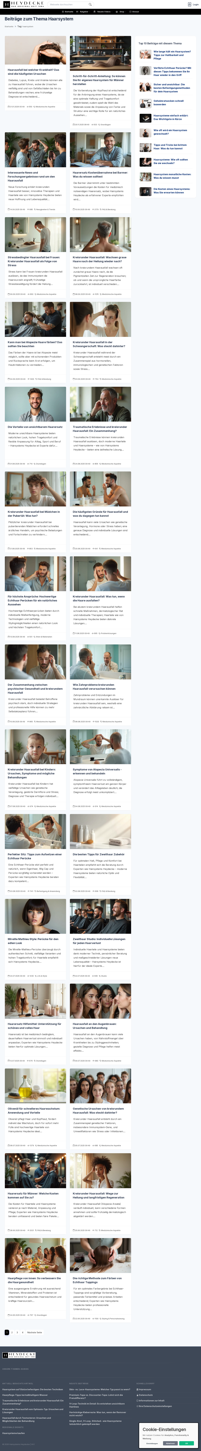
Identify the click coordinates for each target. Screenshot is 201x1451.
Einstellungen (152, 1443)
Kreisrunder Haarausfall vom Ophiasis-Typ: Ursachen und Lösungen (32, 1411)
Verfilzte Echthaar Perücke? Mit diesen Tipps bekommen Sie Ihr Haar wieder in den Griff (172, 71)
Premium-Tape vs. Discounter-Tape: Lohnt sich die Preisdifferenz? (96, 1396)
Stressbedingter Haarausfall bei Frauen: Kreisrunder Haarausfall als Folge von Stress (34, 261)
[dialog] (168, 1435)
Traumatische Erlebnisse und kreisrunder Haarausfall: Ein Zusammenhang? (33, 1402)
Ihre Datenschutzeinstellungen (155, 1406)
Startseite (9, 26)
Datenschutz (145, 1395)
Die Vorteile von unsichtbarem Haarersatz (35, 426)
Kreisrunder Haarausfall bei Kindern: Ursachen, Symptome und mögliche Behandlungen (32, 773)
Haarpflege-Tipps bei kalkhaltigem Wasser (25, 1395)
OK (186, 1443)
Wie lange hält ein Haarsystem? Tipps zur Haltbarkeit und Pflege (172, 55)
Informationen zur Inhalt (151, 1400)
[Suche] (90, 4)
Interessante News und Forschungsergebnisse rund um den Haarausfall (31, 176)
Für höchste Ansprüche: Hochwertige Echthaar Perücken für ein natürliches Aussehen (32, 600)
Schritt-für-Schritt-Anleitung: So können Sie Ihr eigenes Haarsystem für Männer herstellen (99, 80)
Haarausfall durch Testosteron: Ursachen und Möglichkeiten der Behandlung (26, 1419)
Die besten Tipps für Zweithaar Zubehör (99, 854)
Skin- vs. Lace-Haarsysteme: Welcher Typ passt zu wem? (99, 1389)
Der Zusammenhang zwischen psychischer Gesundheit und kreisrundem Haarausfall (35, 688)
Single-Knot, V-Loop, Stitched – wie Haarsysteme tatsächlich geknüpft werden (95, 1422)
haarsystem (28, 26)
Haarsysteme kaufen (13, 1433)
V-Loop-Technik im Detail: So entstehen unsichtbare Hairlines (97, 1405)
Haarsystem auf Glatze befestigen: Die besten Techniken (32, 1389)
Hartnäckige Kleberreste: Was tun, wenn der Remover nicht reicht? (97, 1414)
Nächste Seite (34, 1332)
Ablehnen (170, 1443)
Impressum (144, 1389)
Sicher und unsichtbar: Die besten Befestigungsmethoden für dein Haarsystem (172, 88)
